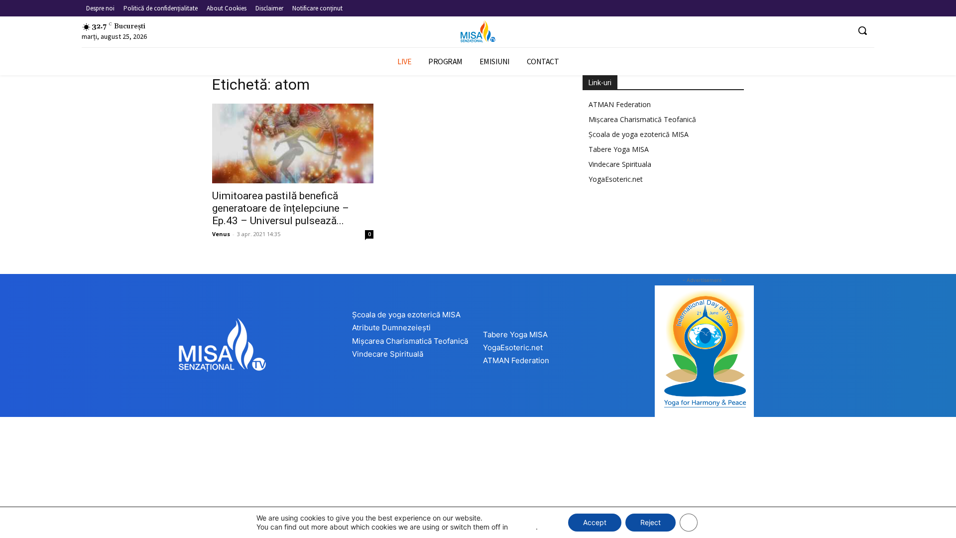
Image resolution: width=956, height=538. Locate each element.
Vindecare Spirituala (620, 164)
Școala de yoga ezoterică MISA (639, 134)
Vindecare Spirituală (387, 354)
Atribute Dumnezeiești (391, 327)
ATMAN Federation (620, 104)
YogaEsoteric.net (616, 179)
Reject (650, 522)
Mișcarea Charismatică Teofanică (642, 119)
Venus (221, 234)
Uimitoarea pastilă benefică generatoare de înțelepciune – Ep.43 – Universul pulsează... (280, 208)
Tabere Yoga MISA (619, 149)
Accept (594, 522)
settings (523, 527)
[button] (862, 30)
